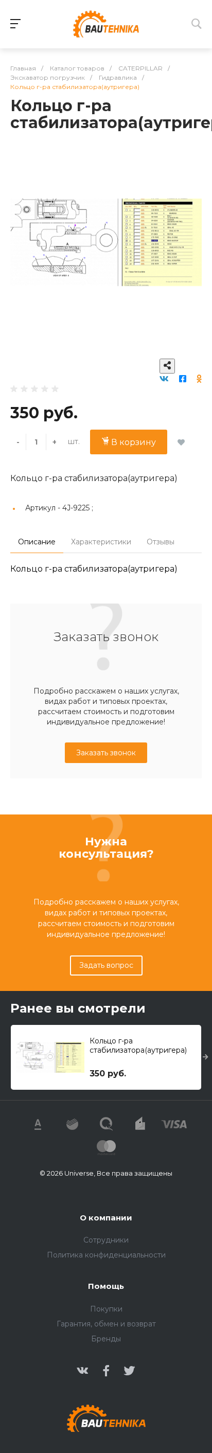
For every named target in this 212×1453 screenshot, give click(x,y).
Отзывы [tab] (160, 541)
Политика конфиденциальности (106, 1255)
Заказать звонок (106, 752)
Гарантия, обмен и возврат (106, 1323)
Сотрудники (106, 1240)
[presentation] (205, 1057)
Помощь (106, 1286)
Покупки (106, 1309)
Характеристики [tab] (101, 541)
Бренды (106, 1338)
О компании (106, 1217)
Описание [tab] (37, 541)
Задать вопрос (106, 965)
